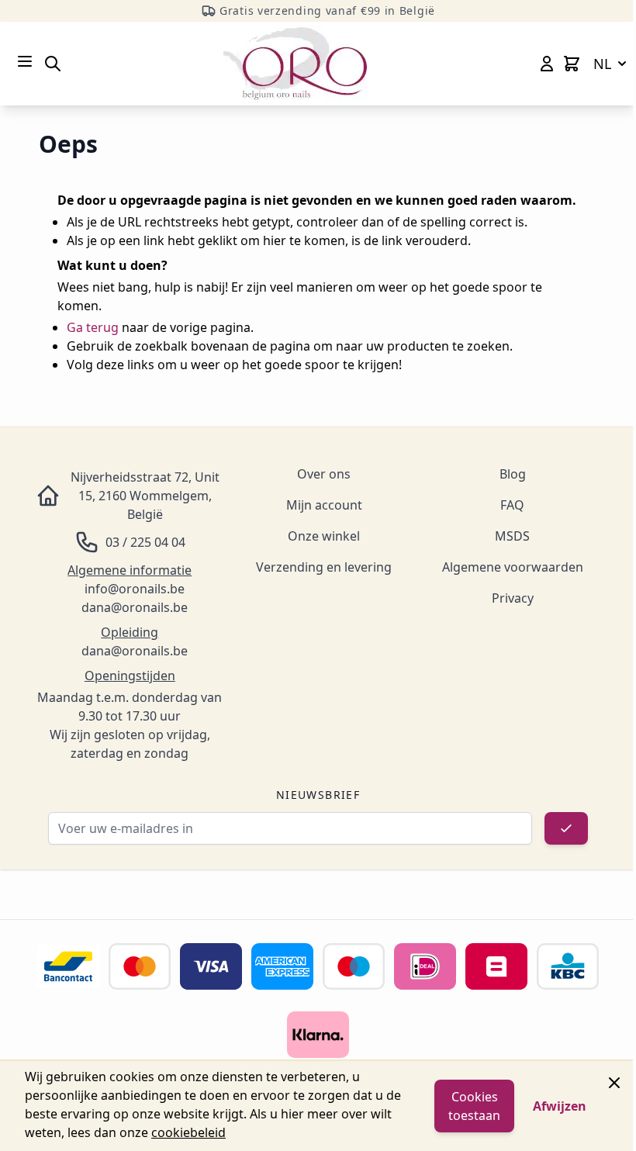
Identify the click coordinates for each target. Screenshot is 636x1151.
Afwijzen (559, 1106)
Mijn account (324, 504)
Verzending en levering (324, 567)
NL (602, 63)
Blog (512, 473)
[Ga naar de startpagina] (295, 63)
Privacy (513, 598)
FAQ (512, 504)
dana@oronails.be (134, 607)
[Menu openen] (24, 61)
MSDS (512, 535)
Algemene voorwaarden (512, 567)
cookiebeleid (188, 1132)
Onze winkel (324, 535)
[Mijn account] (546, 63)
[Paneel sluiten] (614, 1082)
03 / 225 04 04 (145, 542)
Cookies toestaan (474, 1106)
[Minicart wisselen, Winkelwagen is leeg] (571, 63)
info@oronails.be (135, 588)
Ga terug (93, 327)
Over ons (324, 473)
